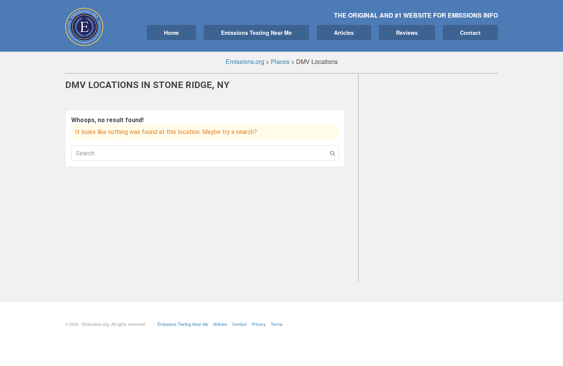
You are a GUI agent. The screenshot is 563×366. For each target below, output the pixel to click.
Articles (344, 32)
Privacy (259, 324)
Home (171, 32)
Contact (470, 32)
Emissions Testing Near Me (256, 32)
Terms (277, 324)
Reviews (407, 32)
